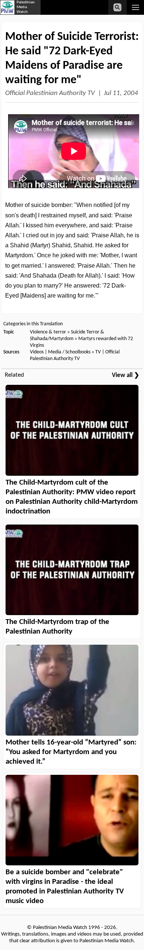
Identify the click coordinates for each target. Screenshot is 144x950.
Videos (37, 352)
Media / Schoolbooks (69, 352)
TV (98, 352)
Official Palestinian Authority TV (50, 93)
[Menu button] (135, 7)
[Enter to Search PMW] (117, 7)
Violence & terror (48, 332)
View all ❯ (125, 375)
